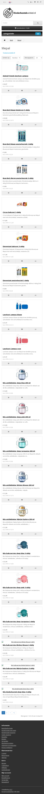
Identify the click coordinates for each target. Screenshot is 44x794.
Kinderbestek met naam (9, 730)
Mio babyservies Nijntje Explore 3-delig (18, 668)
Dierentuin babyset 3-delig (13, 246)
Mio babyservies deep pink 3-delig (16, 587)
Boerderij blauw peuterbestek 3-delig (18, 144)
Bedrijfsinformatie (7, 728)
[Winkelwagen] (37, 2)
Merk (11, 40)
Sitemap (4, 758)
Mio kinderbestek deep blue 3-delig (17, 692)
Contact (4, 753)
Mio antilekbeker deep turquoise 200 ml (19, 451)
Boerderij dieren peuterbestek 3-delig (18, 178)
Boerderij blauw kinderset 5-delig (16, 110)
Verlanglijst (5, 780)
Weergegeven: (29, 58)
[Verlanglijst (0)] (35, 2)
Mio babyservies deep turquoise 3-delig (19, 621)
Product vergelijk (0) (9, 53)
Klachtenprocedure (7, 743)
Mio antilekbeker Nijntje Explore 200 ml (18, 519)
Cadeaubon (5, 765)
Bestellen (4, 737)
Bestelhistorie (6, 778)
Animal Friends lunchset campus (15, 76)
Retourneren (5, 755)
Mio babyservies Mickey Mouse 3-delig (18, 645)
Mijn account (5, 776)
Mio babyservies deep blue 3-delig (16, 553)
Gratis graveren (6, 735)
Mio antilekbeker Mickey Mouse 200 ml (18, 485)
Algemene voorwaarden (9, 745)
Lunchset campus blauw (12, 315)
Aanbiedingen (6, 770)
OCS (11, 790)
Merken (4, 763)
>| (14, 713)
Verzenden (5, 741)
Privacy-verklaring (7, 748)
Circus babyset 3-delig (12, 212)
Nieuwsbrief (5, 782)
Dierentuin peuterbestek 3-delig (16, 280)
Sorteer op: (6, 58)
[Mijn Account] (31, 2)
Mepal (19, 40)
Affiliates (4, 768)
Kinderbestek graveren (8, 733)
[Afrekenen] (40, 2)
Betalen (4, 739)
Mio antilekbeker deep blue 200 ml (16, 383)
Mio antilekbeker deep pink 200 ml (16, 417)
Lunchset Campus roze (12, 349)
